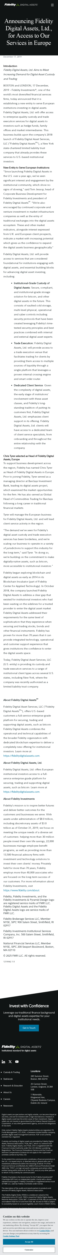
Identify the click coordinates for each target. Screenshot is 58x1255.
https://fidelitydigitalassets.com (21, 756)
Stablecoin (8, 1079)
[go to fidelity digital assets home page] (22, 1047)
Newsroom (8, 1106)
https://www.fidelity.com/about (21, 890)
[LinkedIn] (3, 1061)
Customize (29, 1250)
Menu (52, 5)
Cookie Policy (45, 1231)
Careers (6, 1099)
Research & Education (13, 1086)
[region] (29, 1231)
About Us (7, 1093)
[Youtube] (17, 1061)
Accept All (29, 1242)
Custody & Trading (11, 1072)
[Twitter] (10, 1061)
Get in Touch (29, 1028)
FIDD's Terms (50, 1204)
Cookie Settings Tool (11, 1236)
